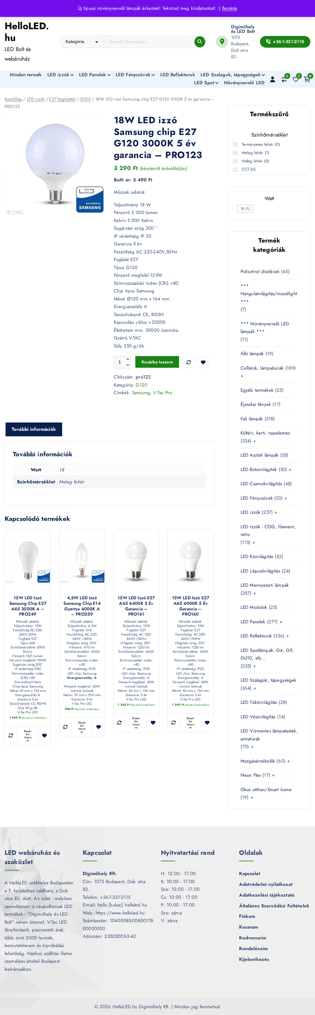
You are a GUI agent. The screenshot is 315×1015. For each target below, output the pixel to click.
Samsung (141, 392)
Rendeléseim (253, 948)
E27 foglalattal (62, 99)
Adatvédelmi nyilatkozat (265, 884)
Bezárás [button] (229, 8)
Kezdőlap (13, 99)
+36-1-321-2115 (288, 41)
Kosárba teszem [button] (28, 736)
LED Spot (204, 82)
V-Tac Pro (162, 392)
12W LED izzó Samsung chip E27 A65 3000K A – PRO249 (27, 606)
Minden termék (26, 74)
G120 (85, 99)
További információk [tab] (34, 429)
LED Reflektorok (177, 74)
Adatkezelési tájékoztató (266, 895)
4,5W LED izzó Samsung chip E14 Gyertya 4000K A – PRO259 (81, 606)
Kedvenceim (252, 937)
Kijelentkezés (254, 959)
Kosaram (248, 927)
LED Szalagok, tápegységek (231, 74)
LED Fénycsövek (133, 74)
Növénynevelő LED (244, 82)
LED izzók (58, 74)
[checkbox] (245, 208)
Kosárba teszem (157, 362)
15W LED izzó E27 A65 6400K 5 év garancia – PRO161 (136, 606)
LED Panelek (92, 74)
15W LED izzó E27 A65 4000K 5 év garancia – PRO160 (190, 606)
